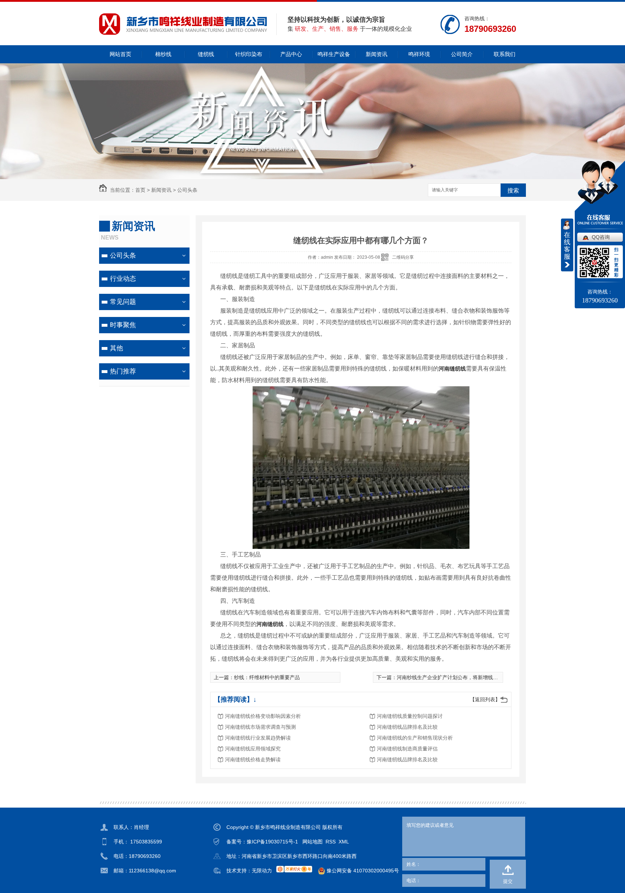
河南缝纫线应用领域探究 (253, 749)
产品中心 (291, 54)
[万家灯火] (294, 869)
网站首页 (120, 54)
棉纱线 (163, 54)
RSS (331, 842)
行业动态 (123, 278)
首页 (140, 190)
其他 (116, 348)
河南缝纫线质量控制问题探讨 (410, 716)
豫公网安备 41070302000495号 (362, 870)
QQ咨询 (601, 237)
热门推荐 (123, 371)
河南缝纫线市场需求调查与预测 (260, 727)
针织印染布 (248, 54)
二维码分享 (403, 257)
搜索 (513, 190)
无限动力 (262, 870)
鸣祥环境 (419, 54)
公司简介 (462, 54)
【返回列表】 (485, 699)
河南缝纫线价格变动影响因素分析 (263, 716)
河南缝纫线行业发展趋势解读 (258, 738)
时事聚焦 (123, 325)
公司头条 (187, 190)
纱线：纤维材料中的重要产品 (267, 677)
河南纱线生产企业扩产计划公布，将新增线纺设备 (452, 677)
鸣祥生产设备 (334, 54)
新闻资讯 (376, 54)
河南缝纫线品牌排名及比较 (407, 727)
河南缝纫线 (452, 368)
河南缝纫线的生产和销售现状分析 (415, 738)
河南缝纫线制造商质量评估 (407, 749)
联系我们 (504, 54)
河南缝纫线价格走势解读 (253, 759)
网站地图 (312, 842)
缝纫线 (206, 54)
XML (344, 842)
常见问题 (123, 301)
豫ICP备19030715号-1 (272, 842)
